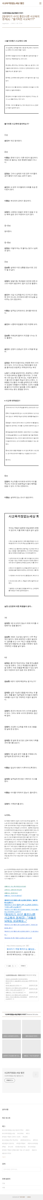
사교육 (11, 1147)
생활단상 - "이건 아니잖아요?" (13, 895)
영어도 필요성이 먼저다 (13, 985)
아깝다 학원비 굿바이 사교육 (11, 1137)
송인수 (35, 1150)
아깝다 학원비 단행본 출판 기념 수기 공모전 (16, 1150)
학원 (4, 1147)
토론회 (26, 1137)
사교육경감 (32, 1147)
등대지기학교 (7, 1153)
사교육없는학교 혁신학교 (10, 1140)
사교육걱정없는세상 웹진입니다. (14, 1076)
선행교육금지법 (21, 1147)
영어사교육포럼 (33, 1143)
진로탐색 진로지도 (8, 1143)
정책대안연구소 (26, 1140)
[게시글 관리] (15, 966)
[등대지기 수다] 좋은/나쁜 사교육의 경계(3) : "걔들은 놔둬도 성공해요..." (20, 917)
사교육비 (21, 1133)
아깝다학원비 (21, 1143)
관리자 (29, 1197)
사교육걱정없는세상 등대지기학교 (13, 1130)
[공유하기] (12, 966)
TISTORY (22, 1197)
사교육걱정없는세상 (11, 975)
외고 (28, 1133)
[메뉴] (40, 3)
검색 (38, 1169)
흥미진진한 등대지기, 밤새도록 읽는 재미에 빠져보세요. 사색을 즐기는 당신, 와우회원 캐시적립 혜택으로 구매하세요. (21, 953)
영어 (28, 1130)
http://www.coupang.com (16, 946)
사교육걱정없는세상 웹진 (13, 3)
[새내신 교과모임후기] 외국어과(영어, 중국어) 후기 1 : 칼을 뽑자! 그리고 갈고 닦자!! (17, 981)
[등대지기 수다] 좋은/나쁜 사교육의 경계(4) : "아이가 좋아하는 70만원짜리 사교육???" (17, 997)
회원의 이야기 (21, 975)
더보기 (4, 1157)
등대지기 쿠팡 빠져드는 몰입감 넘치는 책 (20, 949)
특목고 (36, 1140)
